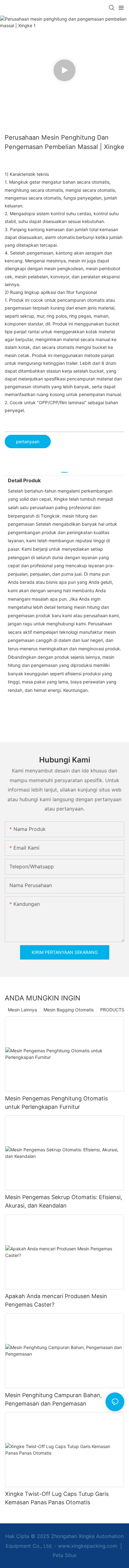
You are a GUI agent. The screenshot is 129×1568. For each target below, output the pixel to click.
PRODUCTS (112, 1009)
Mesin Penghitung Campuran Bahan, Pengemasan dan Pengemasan (53, 1399)
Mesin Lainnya (22, 1009)
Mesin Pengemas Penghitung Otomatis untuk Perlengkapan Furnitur (56, 1102)
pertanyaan (27, 441)
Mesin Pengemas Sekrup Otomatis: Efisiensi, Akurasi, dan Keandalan (63, 1201)
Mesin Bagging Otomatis (69, 1009)
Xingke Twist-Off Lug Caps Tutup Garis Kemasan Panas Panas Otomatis (57, 1498)
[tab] (64, 470)
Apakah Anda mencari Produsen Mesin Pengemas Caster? (56, 1300)
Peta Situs (64, 1555)
